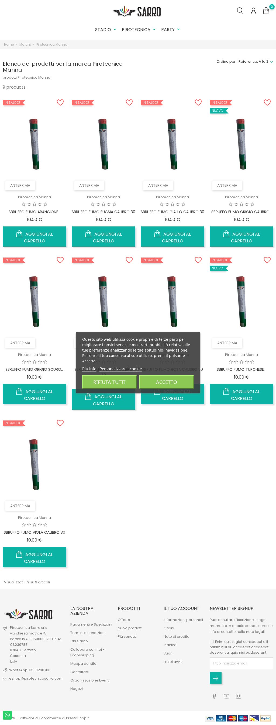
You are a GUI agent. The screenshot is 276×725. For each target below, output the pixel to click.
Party (171, 29)
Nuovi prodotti (130, 628)
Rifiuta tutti (109, 382)
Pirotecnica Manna (34, 197)
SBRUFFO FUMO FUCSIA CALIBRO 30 (103, 212)
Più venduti (127, 636)
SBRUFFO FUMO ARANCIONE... (35, 212)
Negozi (76, 688)
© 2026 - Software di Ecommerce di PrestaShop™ (46, 718)
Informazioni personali (183, 619)
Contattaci (79, 671)
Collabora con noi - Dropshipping (87, 652)
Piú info (89, 368)
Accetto (166, 382)
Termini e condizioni (87, 632)
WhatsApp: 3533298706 (29, 670)
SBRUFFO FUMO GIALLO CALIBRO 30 (172, 212)
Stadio (106, 29)
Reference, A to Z (253, 61)
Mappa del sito (83, 663)
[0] (266, 11)
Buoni (168, 653)
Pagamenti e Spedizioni (91, 624)
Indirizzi (170, 644)
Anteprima (20, 185)
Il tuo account (181, 608)
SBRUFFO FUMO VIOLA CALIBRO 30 (34, 532)
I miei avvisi (173, 661)
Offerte (124, 619)
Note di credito (176, 636)
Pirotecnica (139, 29)
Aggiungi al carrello (38, 237)
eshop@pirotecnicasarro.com (36, 678)
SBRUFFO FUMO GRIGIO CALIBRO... (241, 212)
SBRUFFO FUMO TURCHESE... (241, 369)
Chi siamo (79, 641)
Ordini (169, 628)
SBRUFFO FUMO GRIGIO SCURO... (34, 369)
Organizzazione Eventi (89, 680)
